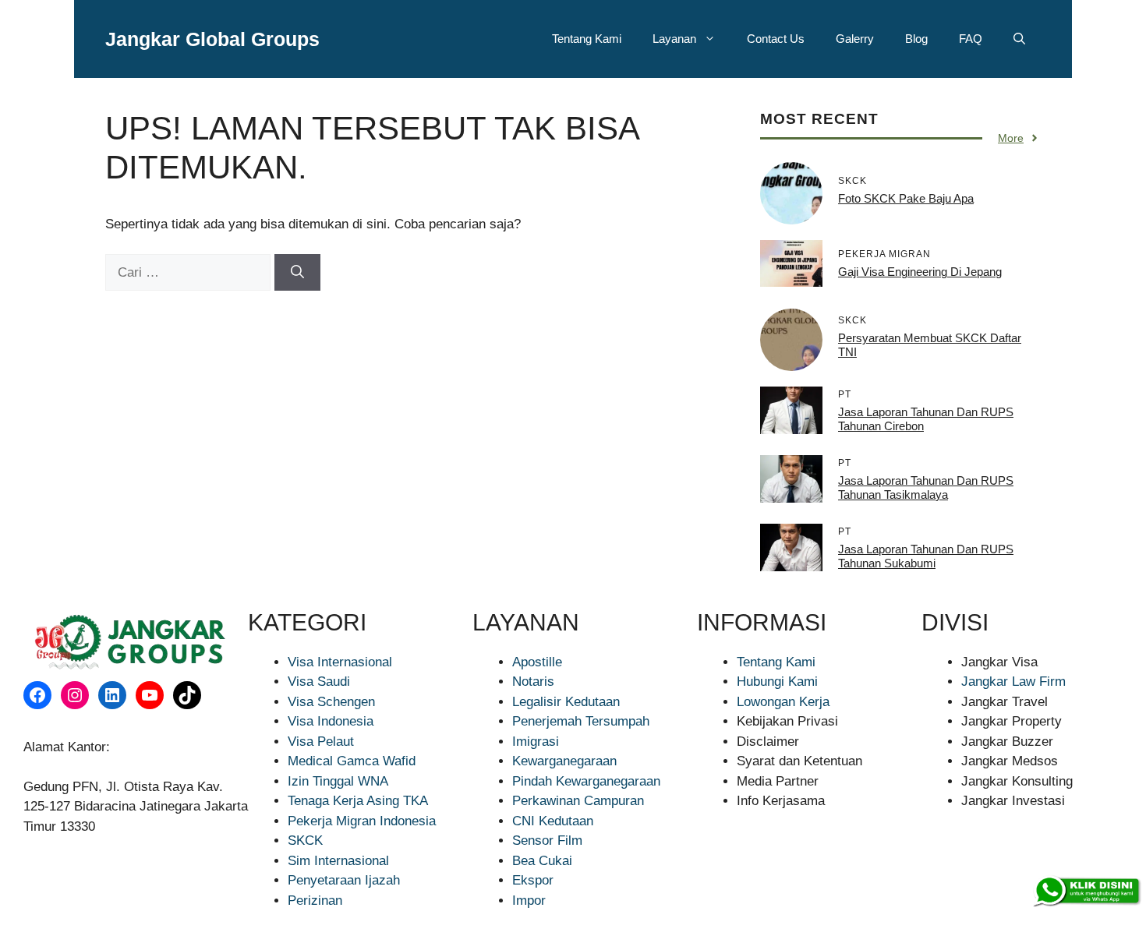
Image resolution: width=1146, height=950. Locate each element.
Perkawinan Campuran (578, 800)
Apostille (537, 662)
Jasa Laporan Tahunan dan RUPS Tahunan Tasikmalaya (925, 487)
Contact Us (776, 38)
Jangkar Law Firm (1013, 681)
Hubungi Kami (777, 681)
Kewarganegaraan (564, 761)
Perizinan (315, 900)
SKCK (305, 840)
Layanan (674, 38)
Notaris (533, 681)
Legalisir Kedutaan (566, 701)
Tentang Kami (586, 38)
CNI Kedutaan (552, 821)
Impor (529, 900)
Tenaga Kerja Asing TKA (358, 800)
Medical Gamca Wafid (352, 761)
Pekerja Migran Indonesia (362, 821)
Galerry (855, 38)
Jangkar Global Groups (212, 39)
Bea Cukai (542, 860)
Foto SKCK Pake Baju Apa (906, 198)
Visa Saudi (319, 681)
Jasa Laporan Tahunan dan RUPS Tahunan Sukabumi (925, 556)
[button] (1019, 39)
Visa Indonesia (330, 721)
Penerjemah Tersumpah (580, 721)
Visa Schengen (331, 701)
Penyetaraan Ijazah (344, 880)
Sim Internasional (338, 860)
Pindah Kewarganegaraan (586, 781)
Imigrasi (535, 741)
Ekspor (533, 880)
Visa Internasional (340, 662)
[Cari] (297, 272)
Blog (916, 38)
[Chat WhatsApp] (1086, 891)
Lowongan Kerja (783, 701)
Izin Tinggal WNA (338, 781)
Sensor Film (547, 840)
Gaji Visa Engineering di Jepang (920, 271)
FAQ (970, 38)
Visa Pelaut (321, 741)
